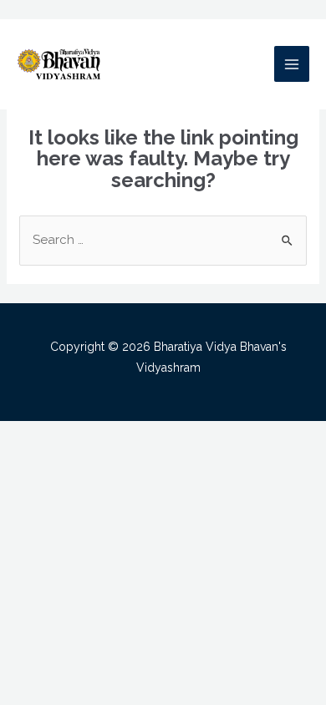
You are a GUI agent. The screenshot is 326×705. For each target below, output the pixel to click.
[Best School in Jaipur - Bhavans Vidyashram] (58, 63)
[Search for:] (163, 239)
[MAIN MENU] (292, 64)
